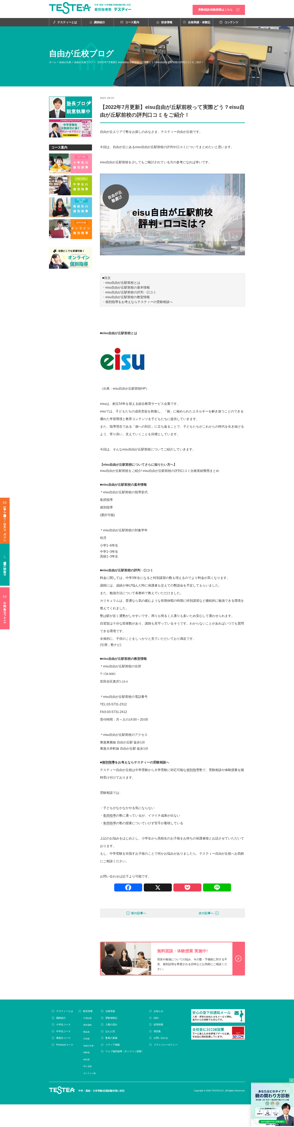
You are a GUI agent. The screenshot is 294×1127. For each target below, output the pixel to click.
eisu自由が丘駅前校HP (129, 388)
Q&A (156, 1018)
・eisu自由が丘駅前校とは (121, 282)
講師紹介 (99, 22)
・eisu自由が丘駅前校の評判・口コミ (129, 292)
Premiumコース (64, 1044)
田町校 (87, 1052)
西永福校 (88, 1025)
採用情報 (158, 1024)
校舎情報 (166, 22)
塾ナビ (115, 645)
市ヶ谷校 (88, 1066)
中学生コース (63, 1031)
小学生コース (63, 1024)
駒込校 (87, 1032)
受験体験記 (111, 1018)
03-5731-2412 (117, 712)
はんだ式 (110, 1031)
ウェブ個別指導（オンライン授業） (124, 1051)
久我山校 (88, 1018)
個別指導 (108, 762)
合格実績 (110, 1011)
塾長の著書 (111, 1038)
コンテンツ (231, 22)
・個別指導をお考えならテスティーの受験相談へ (137, 302)
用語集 (157, 1031)
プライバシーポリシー (166, 1044)
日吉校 (87, 1039)
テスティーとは (67, 22)
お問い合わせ (161, 1038)
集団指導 (109, 815)
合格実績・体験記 (199, 22)
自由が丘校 (65, 62)
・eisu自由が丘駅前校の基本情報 (126, 287)
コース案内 (132, 22)
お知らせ (158, 1011)
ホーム (52, 62)
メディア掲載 (112, 1044)
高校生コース (63, 1038)
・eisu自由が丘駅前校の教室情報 (126, 297)
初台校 (87, 1059)
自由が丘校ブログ (83, 62)
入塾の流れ (111, 1024)
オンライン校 (90, 1073)
